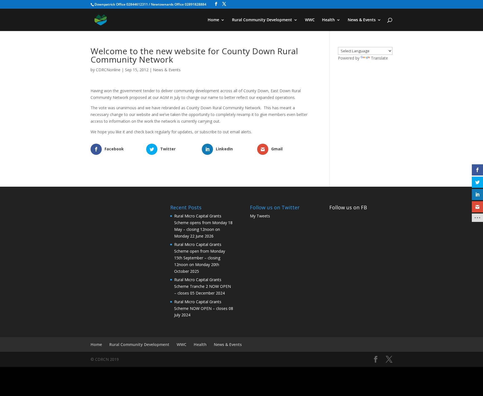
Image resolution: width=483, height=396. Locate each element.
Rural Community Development (262, 20)
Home (213, 20)
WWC (310, 20)
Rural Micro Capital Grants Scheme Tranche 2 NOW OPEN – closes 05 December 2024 (202, 286)
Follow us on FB (348, 207)
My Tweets (260, 216)
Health (328, 20)
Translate (379, 58)
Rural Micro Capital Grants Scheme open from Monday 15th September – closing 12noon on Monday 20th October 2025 (199, 258)
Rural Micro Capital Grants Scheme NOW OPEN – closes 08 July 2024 (203, 308)
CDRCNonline (108, 69)
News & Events (362, 20)
